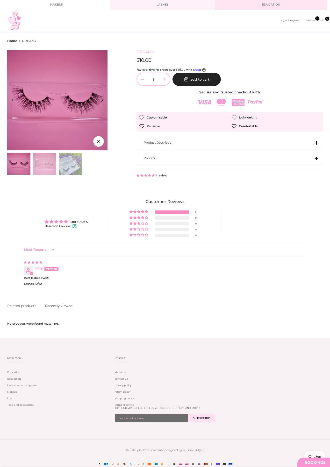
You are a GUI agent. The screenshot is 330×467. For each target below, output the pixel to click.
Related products (21, 306)
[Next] (98, 100)
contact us (121, 378)
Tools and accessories (20, 404)
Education (13, 372)
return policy (122, 391)
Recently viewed (58, 306)
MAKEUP (56, 4)
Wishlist (310, 20)
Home (12, 41)
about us (120, 372)
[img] (33, 262)
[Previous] (16, 100)
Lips (9, 398)
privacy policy (123, 385)
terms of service (124, 404)
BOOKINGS (315, 462)
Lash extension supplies (22, 385)
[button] (146, 175)
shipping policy (124, 398)
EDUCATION (271, 4)
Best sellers (14, 378)
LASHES (163, 4)
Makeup (12, 391)
